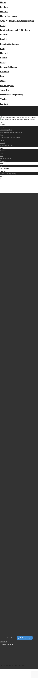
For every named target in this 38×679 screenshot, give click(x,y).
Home (3, 2)
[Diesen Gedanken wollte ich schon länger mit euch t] (19, 229)
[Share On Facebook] (0, 670)
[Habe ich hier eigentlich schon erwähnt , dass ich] (19, 321)
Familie (3, 57)
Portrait (3, 34)
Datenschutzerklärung (6, 644)
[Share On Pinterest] (0, 675)
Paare (2, 25)
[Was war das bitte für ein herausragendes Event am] (19, 574)
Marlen (3, 99)
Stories (3, 81)
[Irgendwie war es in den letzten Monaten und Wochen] (19, 287)
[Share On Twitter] (0, 673)
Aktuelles (4, 90)
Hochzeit (4, 11)
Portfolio (4, 7)
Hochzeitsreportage (9, 16)
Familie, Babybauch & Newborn (15, 30)
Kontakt (4, 104)
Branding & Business (9, 44)
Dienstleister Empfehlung (11, 94)
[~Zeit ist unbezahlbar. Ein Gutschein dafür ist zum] (19, 459)
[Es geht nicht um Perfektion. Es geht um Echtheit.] (19, 518)
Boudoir (4, 39)
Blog (2, 76)
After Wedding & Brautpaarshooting (17, 21)
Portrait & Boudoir (9, 67)
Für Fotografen (7, 85)
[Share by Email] (0, 678)
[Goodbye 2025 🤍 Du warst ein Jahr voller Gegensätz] (19, 371)
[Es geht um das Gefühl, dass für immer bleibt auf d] (19, 626)
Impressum (3, 642)
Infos (2, 48)
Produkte (4, 71)
